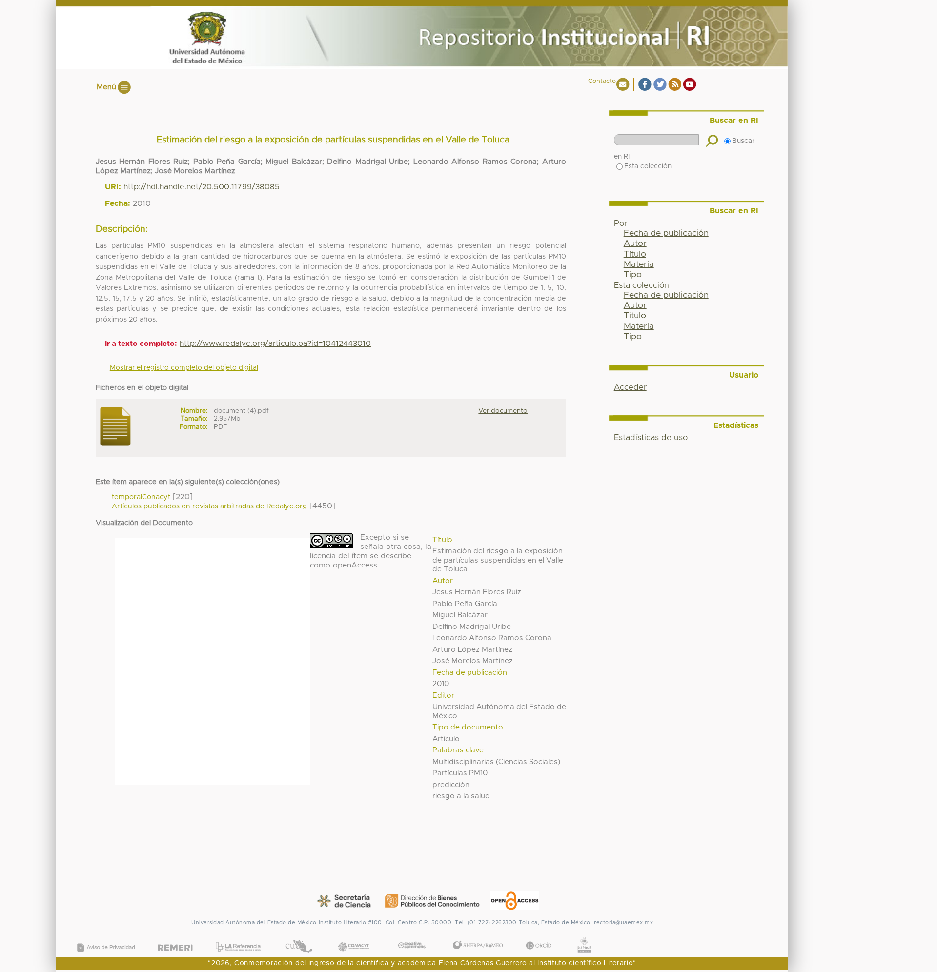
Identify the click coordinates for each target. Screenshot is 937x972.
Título (635, 254)
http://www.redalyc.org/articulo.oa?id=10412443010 (275, 343)
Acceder (630, 387)
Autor (635, 243)
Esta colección (648, 166)
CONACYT (354, 937)
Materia (639, 264)
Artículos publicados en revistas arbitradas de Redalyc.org (209, 506)
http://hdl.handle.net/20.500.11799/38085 (201, 187)
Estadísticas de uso (651, 438)
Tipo (633, 274)
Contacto (602, 81)
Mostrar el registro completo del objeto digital (184, 367)
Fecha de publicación (666, 233)
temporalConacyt (141, 497)
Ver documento (503, 410)
